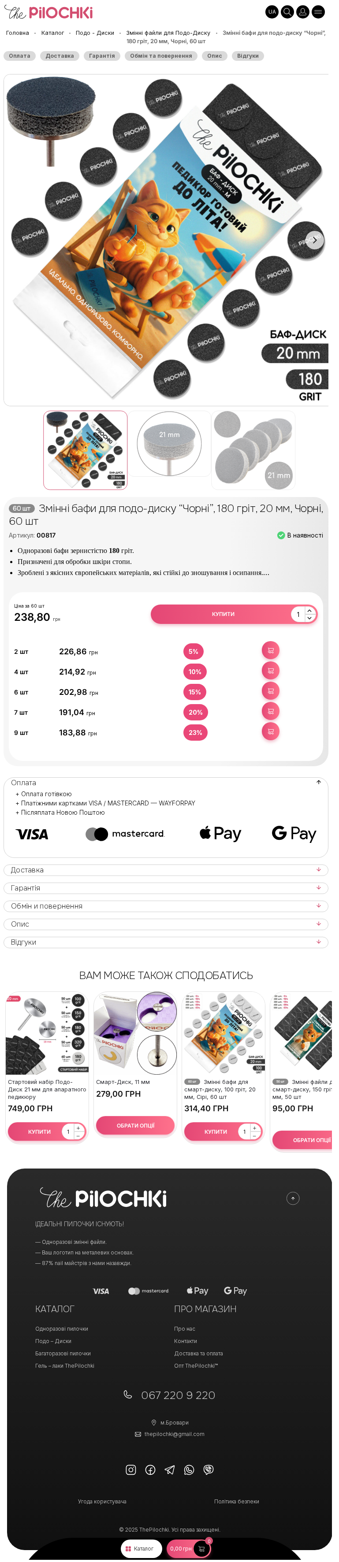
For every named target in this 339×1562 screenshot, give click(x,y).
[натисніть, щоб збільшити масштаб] (169, 240)
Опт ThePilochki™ (196, 1365)
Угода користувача (102, 1501)
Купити (223, 614)
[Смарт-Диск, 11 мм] (135, 1033)
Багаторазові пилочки (63, 1353)
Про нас (184, 1328)
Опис (214, 55)
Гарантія (102, 55)
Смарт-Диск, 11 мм (123, 1082)
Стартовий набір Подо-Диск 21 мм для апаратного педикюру (47, 1089)
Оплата (19, 55)
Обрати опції (135, 1125)
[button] (189, 1549)
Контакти (185, 1341)
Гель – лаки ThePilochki (64, 1365)
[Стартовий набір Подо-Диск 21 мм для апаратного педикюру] (47, 1033)
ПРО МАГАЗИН (205, 1309)
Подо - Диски (95, 33)
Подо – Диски (53, 1341)
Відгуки (248, 55)
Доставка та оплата (198, 1353)
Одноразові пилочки (61, 1328)
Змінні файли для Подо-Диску (168, 33)
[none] (272, 12)
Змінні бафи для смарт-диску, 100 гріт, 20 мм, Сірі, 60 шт (220, 1089)
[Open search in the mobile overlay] (287, 12)
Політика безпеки (236, 1501)
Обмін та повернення (161, 55)
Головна (17, 33)
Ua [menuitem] (272, 11)
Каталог (143, 1548)
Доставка (59, 55)
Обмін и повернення (46, 906)
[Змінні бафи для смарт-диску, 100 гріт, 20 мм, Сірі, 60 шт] (223, 1033)
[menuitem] (272, 12)
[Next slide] (314, 240)
